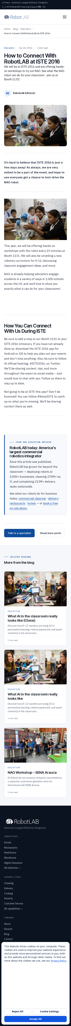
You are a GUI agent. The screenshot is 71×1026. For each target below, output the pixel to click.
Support (34, 6)
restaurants (17, 503)
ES (44, 6)
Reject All (17, 1011)
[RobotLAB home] (16, 17)
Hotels (7, 842)
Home (7, 29)
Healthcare (10, 852)
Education (26, 29)
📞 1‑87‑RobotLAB (11, 6)
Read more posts (50, 533)
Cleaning (9, 883)
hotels (32, 503)
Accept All (35, 1019)
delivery (53, 498)
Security (8, 898)
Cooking (8, 893)
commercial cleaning (32, 498)
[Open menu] (64, 16)
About (7, 923)
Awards (8, 929)
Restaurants (10, 847)
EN (39, 6)
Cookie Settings (49, 1011)
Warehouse (10, 857)
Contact (8, 939)
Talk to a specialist (19, 533)
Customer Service (13, 903)
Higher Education (13, 862)
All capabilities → (13, 908)
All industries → (12, 867)
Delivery (8, 888)
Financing (24, 6)
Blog (15, 29)
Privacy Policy (58, 960)
